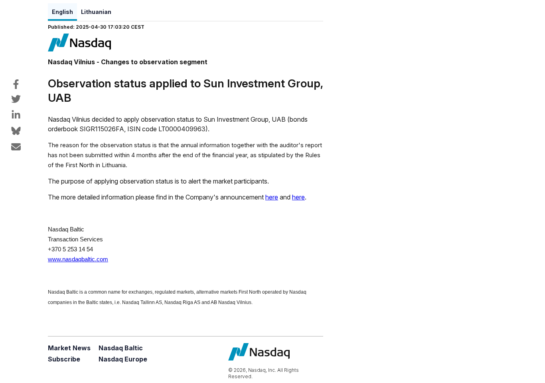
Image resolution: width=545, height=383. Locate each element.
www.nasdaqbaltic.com (78, 259)
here (271, 197)
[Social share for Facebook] (16, 84)
